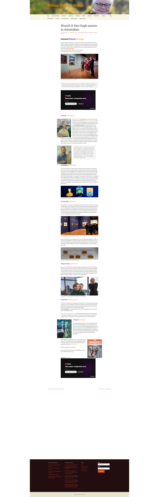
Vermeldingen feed (85, 466)
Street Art (64, 15)
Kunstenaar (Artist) (55, 15)
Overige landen (50, 18)
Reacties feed (84, 468)
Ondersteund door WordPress (79, 494)
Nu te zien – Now (65, 18)
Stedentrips (70, 15)
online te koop (73, 344)
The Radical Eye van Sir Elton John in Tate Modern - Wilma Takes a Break (71, 466)
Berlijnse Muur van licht (69, 477)
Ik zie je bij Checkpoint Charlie (70, 482)
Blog (48, 15)
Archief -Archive (74, 18)
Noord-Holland (84, 32)
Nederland (78, 15)
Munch (80, 32)
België (83, 15)
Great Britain (96, 15)
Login (82, 464)
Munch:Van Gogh (70, 48)
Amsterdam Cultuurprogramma (67, 313)
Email (99, 466)
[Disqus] (79, 408)
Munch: (62, 309)
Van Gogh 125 (77, 119)
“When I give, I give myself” (89, 120)
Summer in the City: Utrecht (53, 474)
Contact (57, 18)
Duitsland (89, 15)
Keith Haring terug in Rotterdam (55, 389)
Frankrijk (103, 15)
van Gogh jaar (90, 32)
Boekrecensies (82, 18)
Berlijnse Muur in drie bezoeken (71, 487)
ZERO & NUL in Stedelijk (105, 389)
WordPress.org (84, 470)
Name (99, 462)
